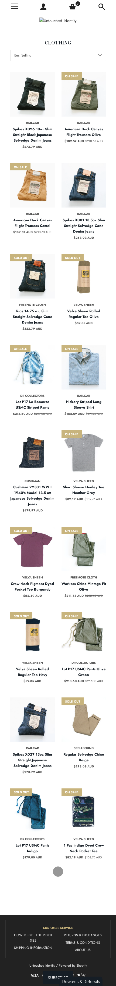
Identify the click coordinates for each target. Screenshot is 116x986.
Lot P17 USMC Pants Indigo (32, 848)
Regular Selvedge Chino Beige (83, 757)
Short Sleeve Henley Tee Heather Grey (83, 490)
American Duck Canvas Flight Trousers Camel (32, 222)
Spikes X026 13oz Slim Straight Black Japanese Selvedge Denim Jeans (32, 135)
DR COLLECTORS (32, 396)
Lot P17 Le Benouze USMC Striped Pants (32, 404)
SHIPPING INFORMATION (33, 947)
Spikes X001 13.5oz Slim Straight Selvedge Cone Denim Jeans (84, 225)
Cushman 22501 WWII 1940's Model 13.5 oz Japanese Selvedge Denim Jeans (32, 496)
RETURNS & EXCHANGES (83, 935)
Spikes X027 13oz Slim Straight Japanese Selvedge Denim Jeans (32, 760)
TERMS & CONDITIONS (83, 942)
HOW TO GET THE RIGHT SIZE (33, 938)
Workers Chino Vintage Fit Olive (84, 586)
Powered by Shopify (73, 965)
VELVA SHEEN (83, 305)
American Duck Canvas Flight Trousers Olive (83, 132)
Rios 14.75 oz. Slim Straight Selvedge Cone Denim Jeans (32, 316)
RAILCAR (32, 123)
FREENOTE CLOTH (32, 305)
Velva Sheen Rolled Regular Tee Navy (32, 671)
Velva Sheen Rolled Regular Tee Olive (83, 313)
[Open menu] (14, 6)
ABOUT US (83, 950)
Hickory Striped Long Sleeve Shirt (83, 404)
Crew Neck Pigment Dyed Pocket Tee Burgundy (32, 586)
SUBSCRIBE (58, 977)
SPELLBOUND (84, 748)
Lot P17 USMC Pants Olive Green (84, 671)
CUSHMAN (32, 481)
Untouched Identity (42, 965)
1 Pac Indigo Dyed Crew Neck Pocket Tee (84, 848)
